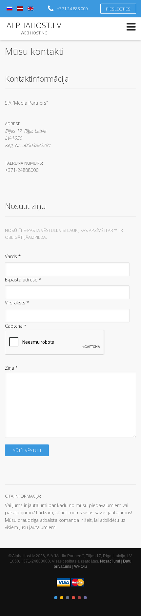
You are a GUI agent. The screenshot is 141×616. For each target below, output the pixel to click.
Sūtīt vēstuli (27, 450)
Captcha (15, 326)
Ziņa (11, 368)
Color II (61, 597)
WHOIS (80, 566)
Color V (79, 597)
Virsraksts (17, 302)
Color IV (73, 597)
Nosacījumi (110, 561)
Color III (67, 597)
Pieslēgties (118, 9)
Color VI (85, 597)
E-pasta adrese (23, 280)
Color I (55, 597)
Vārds (13, 256)
